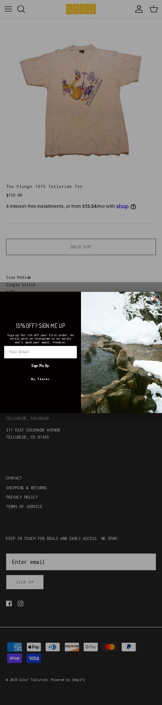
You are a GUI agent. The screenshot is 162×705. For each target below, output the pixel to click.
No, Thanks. (40, 378)
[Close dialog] (155, 299)
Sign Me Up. (40, 365)
